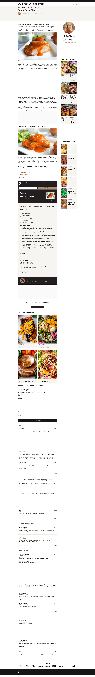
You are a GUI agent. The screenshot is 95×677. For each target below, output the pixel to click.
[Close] (63, 328)
